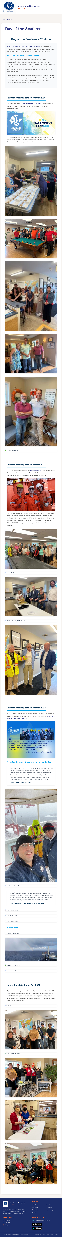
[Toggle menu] (58, 7)
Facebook (7, 1222)
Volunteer (49, 1207)
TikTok (6, 1225)
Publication (35, 1210)
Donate (34, 1212)
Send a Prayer (50, 1210)
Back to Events (7, 19)
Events (48, 1204)
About (34, 1204)
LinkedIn (7, 1220)
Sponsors (35, 1207)
